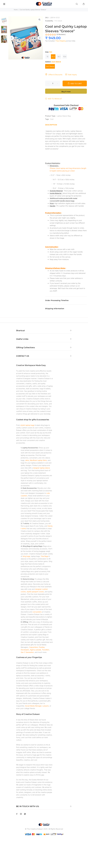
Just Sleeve (50, 66)
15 (47, 57)
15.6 (64, 57)
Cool (51, 119)
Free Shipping (61, 41)
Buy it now (66, 92)
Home (16, 9)
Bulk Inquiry (72, 75)
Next (39, 38)
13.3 (53, 57)
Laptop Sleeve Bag (64, 116)
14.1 (59, 57)
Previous (12, 38)
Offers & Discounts (55, 75)
